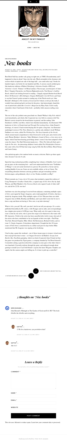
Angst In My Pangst (33, 39)
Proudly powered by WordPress (26, 439)
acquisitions (26, 69)
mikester (40, 191)
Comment (15, 372)
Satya (19, 69)
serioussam (16, 308)
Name (14, 393)
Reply (31, 318)
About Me (36, 47)
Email (14, 400)
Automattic (45, 439)
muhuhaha (14, 71)
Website (14, 407)
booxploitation (48, 69)
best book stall (36, 69)
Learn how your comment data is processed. (45, 422)
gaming (7, 71)
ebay (55, 69)
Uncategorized (11, 58)
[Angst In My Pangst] (33, 22)
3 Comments (23, 71)
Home (29, 47)
